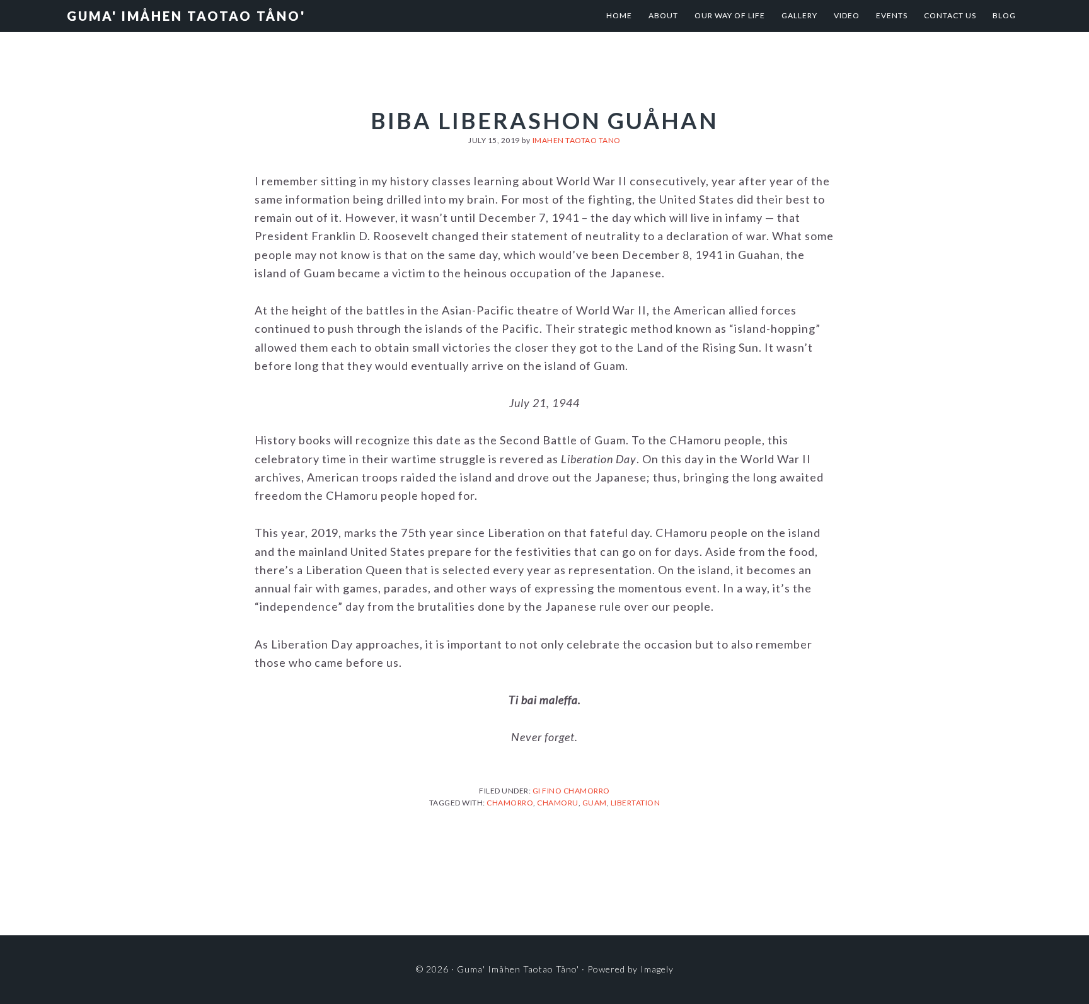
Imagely (657, 969)
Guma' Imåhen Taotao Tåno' (186, 15)
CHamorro (510, 802)
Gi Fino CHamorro (571, 790)
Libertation (635, 802)
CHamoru (558, 802)
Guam (594, 802)
